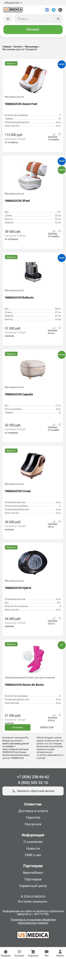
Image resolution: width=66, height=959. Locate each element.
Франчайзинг (33, 873)
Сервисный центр (33, 886)
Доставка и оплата (33, 811)
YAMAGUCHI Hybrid (18, 588)
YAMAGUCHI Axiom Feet (21, 104)
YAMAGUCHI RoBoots (19, 297)
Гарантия (33, 817)
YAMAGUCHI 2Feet (17, 200)
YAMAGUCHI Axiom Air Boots (24, 684)
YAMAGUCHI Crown (18, 491)
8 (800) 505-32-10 (33, 783)
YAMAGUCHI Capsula (19, 394)
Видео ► (11, 63)
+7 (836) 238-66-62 (33, 777)
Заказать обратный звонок (35, 791)
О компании (33, 842)
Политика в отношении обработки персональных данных (33, 921)
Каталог (33, 29)
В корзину (17, 727)
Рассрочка (33, 824)
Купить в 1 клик (47, 727)
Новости (33, 848)
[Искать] (58, 18)
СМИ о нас (33, 855)
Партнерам (33, 879)
